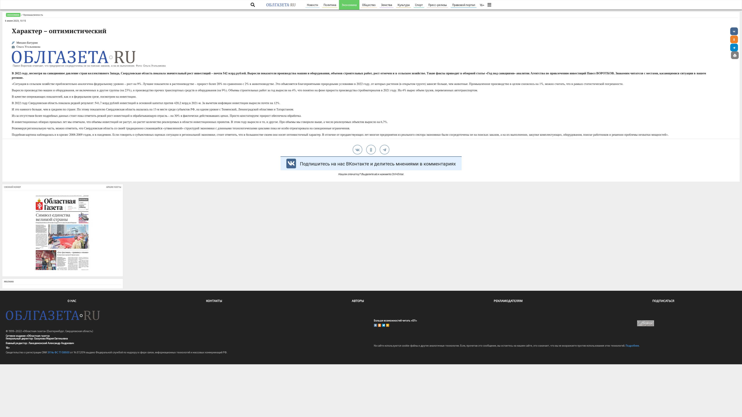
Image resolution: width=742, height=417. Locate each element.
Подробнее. (633, 345)
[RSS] (387, 325)
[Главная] (281, 5)
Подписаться (663, 301)
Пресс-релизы (437, 5)
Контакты (214, 301)
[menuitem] (312, 5)
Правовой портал (463, 5)
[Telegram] (734, 47)
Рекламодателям (508, 301)
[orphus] (645, 323)
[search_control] (253, 5)
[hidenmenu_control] (489, 5)
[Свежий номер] (62, 233)
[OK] (379, 325)
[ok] (371, 149)
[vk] (357, 149)
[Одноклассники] (734, 39)
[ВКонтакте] (734, 31)
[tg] (384, 149)
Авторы (358, 301)
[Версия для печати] (735, 55)
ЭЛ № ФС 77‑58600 (59, 352)
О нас (72, 301)
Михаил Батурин (27, 42)
